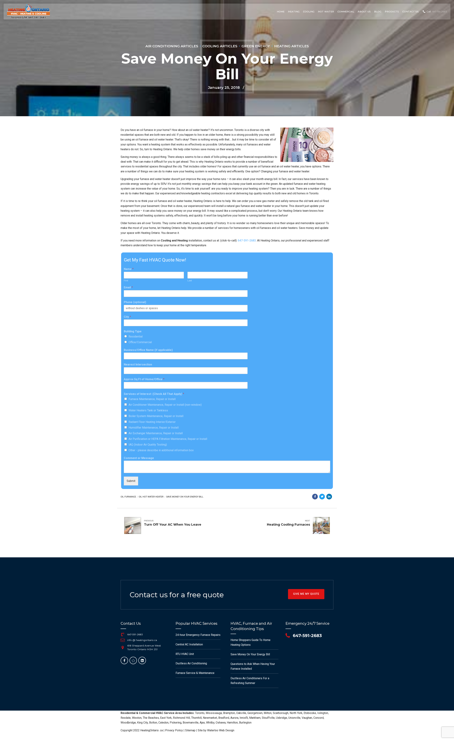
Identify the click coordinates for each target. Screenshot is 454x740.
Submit (131, 481)
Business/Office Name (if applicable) (148, 350)
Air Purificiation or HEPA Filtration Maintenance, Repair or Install (168, 439)
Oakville (241, 713)
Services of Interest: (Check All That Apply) (154, 394)
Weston (137, 717)
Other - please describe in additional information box (161, 450)
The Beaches (151, 717)
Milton (268, 713)
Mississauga (214, 713)
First (126, 280)
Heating (294, 11)
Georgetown (254, 713)
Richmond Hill (181, 717)
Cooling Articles (219, 46)
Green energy (256, 46)
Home (280, 11)
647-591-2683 (247, 240)
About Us (364, 11)
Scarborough (280, 713)
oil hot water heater (151, 496)
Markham (255, 717)
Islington (322, 713)
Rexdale (126, 717)
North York (296, 713)
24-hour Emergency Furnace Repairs (198, 635)
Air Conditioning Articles (171, 46)
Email (128, 287)
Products (392, 11)
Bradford (223, 717)
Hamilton (232, 722)
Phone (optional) (135, 302)
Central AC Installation (189, 644)
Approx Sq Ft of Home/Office (144, 379)
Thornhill (196, 717)
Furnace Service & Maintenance (195, 673)
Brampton (229, 713)
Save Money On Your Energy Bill (184, 496)
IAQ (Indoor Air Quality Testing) (148, 444)
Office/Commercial (140, 342)
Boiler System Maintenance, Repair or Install (156, 416)
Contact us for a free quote (177, 594)
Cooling (308, 11)
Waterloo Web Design (220, 730)
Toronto (199, 713)
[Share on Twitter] (322, 496)
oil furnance (128, 496)
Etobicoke (310, 713)
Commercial (345, 11)
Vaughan (307, 717)
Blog (377, 11)
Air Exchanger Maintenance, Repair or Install (156, 433)
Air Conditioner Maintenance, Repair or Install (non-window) (165, 404)
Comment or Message (139, 458)
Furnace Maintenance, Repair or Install (152, 399)
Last (189, 280)
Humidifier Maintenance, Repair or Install (154, 427)
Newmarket (210, 717)
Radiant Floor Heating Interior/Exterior (152, 422)
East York (166, 717)
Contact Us (410, 11)
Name (129, 269)
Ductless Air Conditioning (191, 663)
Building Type (133, 331)
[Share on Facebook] (315, 496)
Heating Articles (291, 46)
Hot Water (326, 11)
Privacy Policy (174, 730)
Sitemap (190, 730)
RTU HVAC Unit (185, 654)
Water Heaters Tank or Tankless (148, 410)
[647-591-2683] (122, 634)
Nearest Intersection (138, 364)
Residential (136, 336)
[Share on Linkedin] (329, 496)
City (127, 317)
